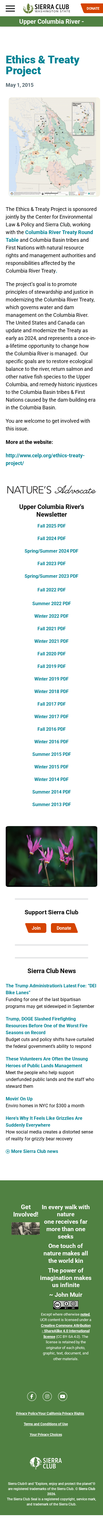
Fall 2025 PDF (51, 526)
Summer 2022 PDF (51, 603)
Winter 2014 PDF (51, 779)
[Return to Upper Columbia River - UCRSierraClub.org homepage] (46, 8)
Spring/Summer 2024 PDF (51, 551)
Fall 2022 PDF (51, 590)
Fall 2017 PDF (51, 704)
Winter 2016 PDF (51, 741)
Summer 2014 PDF (51, 792)
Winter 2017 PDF (51, 716)
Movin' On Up (19, 1099)
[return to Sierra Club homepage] (45, 1463)
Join (36, 928)
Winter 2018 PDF (51, 691)
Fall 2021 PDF (51, 628)
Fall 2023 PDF (51, 563)
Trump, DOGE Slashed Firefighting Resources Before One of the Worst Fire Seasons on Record (47, 1025)
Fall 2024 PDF (51, 538)
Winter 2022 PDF (51, 616)
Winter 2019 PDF (51, 679)
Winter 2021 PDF (51, 641)
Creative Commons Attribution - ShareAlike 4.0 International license (66, 1331)
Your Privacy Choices (46, 1434)
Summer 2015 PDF (51, 754)
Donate (64, 928)
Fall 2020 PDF (51, 654)
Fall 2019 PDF (51, 666)
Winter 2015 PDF (51, 767)
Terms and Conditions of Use (46, 1424)
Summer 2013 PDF (51, 804)
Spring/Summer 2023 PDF (51, 576)
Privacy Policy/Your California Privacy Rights (50, 1413)
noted (85, 1314)
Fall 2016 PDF (51, 729)
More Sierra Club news (34, 1151)
